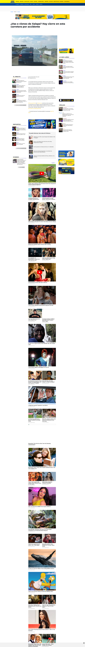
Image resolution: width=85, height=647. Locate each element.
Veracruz (22, 1)
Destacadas (26, 4)
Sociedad (61, 1)
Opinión (37, 4)
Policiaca (51, 1)
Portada (17, 1)
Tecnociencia (66, 1)
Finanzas (22, 4)
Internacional (41, 1)
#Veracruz (39, 103)
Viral (31, 4)
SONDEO (16, 157)
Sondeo (40, 4)
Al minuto (17, 4)
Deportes (46, 1)
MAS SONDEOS (21, 167)
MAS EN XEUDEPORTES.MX (21, 148)
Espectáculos (56, 1)
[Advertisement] (19, 114)
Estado (31, 1)
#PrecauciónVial (32, 103)
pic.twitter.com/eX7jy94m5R (34, 108)
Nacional (35, 1)
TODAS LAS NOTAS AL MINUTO (21, 105)
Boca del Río (26, 1)
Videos (33, 4)
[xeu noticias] (13, 1)
